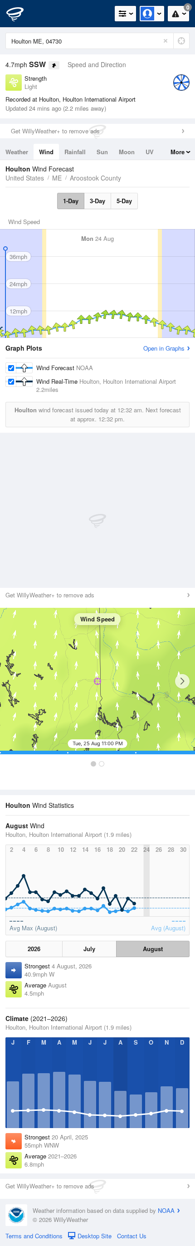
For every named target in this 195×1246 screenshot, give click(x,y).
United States (24, 177)
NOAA (166, 1210)
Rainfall (75, 151)
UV (150, 151)
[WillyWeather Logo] (20, 13)
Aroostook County (95, 177)
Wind (46, 151)
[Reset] (165, 40)
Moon (127, 151)
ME (57, 177)
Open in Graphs (164, 348)
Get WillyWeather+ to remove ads (55, 131)
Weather (16, 151)
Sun (102, 151)
